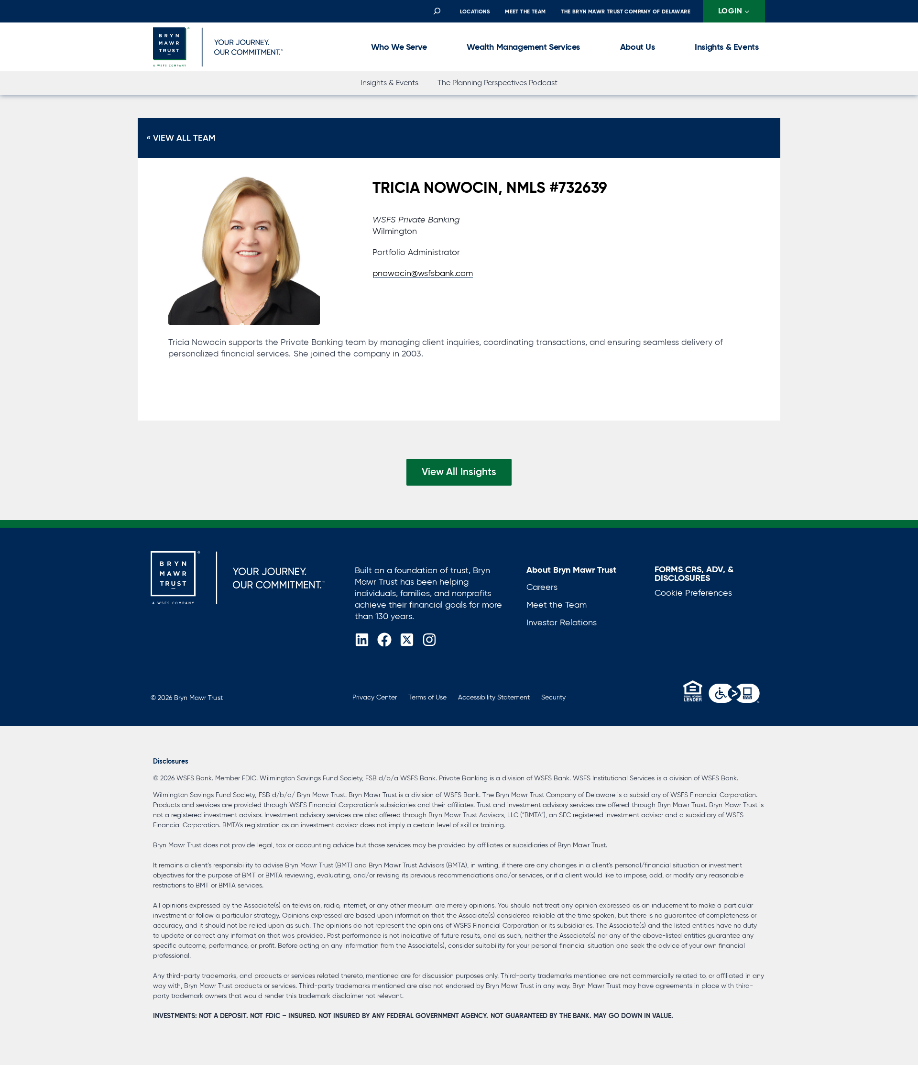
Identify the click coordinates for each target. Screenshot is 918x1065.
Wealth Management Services (523, 46)
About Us (637, 46)
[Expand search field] (436, 11)
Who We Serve (399, 46)
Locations (475, 11)
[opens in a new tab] (734, 693)
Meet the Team (525, 11)
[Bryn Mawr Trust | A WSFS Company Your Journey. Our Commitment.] (238, 577)
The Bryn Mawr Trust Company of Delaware (625, 11)
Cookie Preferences (693, 593)
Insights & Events (726, 46)
